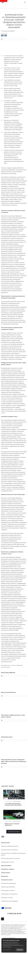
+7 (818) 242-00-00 (14, 913)
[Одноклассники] (4, 35)
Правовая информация (9, 938)
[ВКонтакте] (2, 35)
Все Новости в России (14, 831)
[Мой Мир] (6, 35)
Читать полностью (6, 949)
